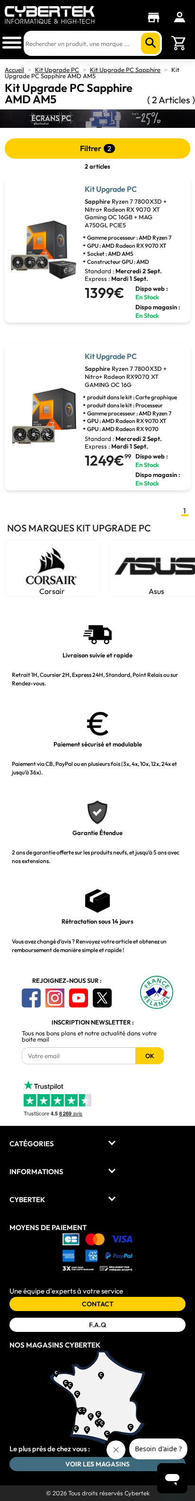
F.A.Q (97, 1325)
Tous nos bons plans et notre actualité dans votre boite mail (89, 1036)
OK (149, 1056)
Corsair (52, 591)
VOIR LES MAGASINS (97, 1464)
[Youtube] (78, 998)
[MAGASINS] (156, 17)
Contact (98, 1304)
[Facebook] (31, 998)
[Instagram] (54, 998)
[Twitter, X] (102, 998)
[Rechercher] (150, 43)
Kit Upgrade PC (57, 69)
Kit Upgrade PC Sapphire (125, 69)
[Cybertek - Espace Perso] (180, 17)
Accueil (14, 69)
